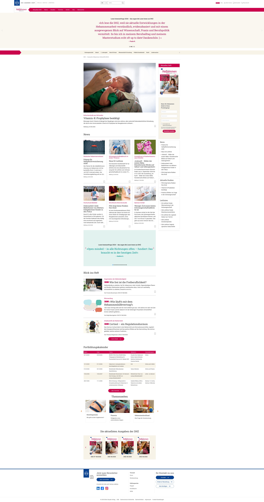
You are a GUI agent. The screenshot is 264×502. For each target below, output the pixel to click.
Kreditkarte (133, 488)
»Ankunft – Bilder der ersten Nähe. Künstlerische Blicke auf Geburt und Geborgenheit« (144, 164)
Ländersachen (154, 52)
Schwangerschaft (89, 52)
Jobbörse (51, 3)
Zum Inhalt (114, 339)
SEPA (131, 491)
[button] (132, 30)
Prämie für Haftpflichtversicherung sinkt (93, 161)
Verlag (39, 3)
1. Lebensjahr (104, 52)
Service (44, 3)
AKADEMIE (27, 3)
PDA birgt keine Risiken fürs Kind (118, 207)
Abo (73, 10)
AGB (118, 499)
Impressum (148, 499)
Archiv (68, 10)
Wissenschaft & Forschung (125, 52)
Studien (52, 10)
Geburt (97, 52)
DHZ (22, 3)
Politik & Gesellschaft (139, 52)
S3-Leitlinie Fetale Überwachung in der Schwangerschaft (167, 205)
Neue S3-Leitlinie (116, 161)
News (46, 10)
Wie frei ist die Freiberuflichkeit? (127, 282)
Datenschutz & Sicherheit (127, 499)
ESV (85, 57)
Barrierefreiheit (139, 499)
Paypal (132, 486)
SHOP (33, 3)
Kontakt (163, 477)
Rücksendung (134, 478)
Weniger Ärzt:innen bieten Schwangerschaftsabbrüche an (145, 208)
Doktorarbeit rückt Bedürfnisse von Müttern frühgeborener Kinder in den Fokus (94, 209)
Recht (147, 52)
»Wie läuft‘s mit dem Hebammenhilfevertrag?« (118, 303)
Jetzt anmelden (104, 479)
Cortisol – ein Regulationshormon (128, 324)
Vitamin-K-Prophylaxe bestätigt (102, 118)
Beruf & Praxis (113, 52)
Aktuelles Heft (37, 10)
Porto (131, 475)
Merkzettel (80, 10)
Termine (60, 10)
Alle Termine (115, 391)
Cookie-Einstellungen (158, 499)
